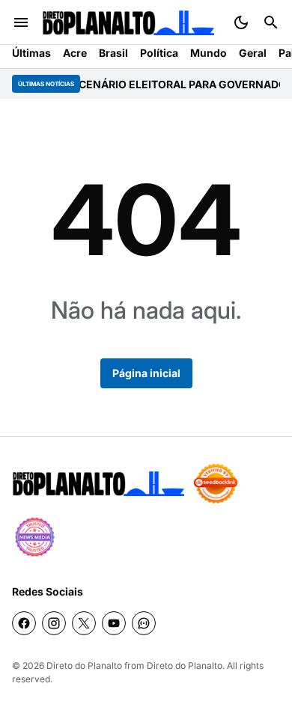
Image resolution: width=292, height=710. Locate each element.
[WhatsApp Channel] (144, 623)
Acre (75, 52)
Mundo (208, 52)
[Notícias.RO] (98, 483)
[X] (84, 623)
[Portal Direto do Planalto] (128, 22)
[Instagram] (54, 623)
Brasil (113, 52)
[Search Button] (271, 22)
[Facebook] (24, 623)
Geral (253, 52)
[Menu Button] (21, 22)
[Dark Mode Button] (241, 22)
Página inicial (146, 373)
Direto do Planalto (84, 665)
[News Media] (34, 537)
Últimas (31, 52)
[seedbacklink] (215, 483)
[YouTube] (114, 623)
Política (159, 52)
